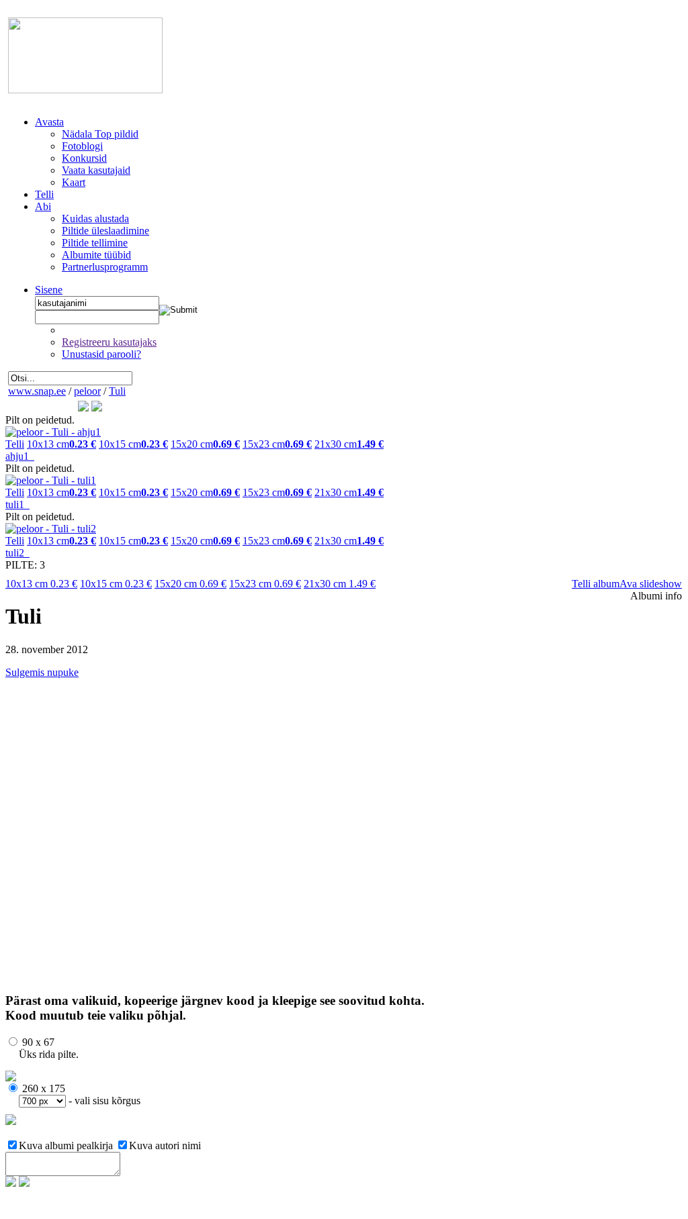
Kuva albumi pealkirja (67, 1145)
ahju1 (19, 456)
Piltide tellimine (95, 242)
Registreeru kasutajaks (109, 342)
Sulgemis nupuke (42, 672)
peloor (87, 391)
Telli (44, 194)
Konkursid (84, 158)
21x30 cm (340, 583)
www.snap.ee (37, 391)
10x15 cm (116, 583)
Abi (43, 206)
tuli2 (17, 552)
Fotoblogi (82, 146)
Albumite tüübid (96, 254)
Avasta (49, 122)
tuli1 (17, 504)
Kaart (73, 182)
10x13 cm (41, 583)
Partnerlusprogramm (105, 267)
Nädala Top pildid (100, 134)
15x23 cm (265, 583)
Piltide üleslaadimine (105, 230)
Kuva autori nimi (165, 1145)
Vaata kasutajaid (96, 170)
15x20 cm (190, 583)
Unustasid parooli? (101, 354)
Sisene (48, 289)
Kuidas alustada (95, 218)
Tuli (117, 391)
